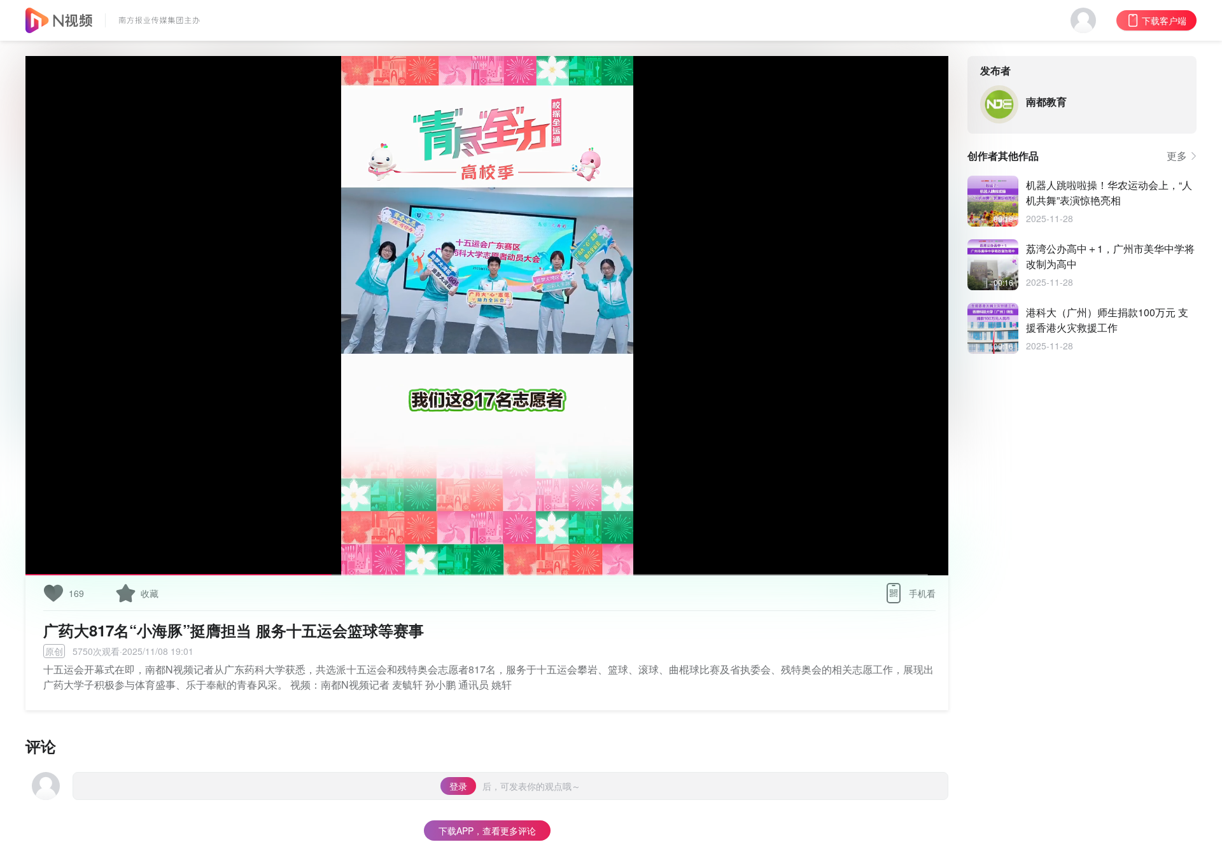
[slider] (487, 543)
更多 (1177, 156)
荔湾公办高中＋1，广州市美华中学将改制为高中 (1110, 256)
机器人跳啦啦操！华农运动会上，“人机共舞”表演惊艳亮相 (1109, 192)
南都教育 (1046, 101)
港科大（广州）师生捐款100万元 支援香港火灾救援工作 (1107, 320)
